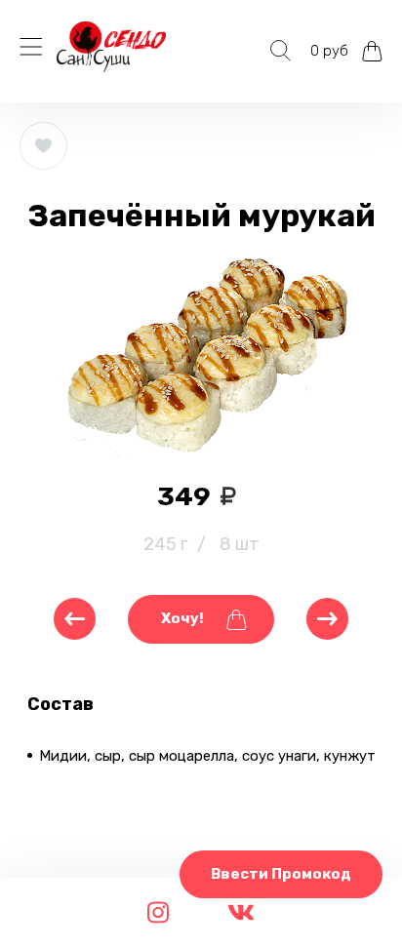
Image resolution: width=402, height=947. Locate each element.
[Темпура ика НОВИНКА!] (75, 619)
